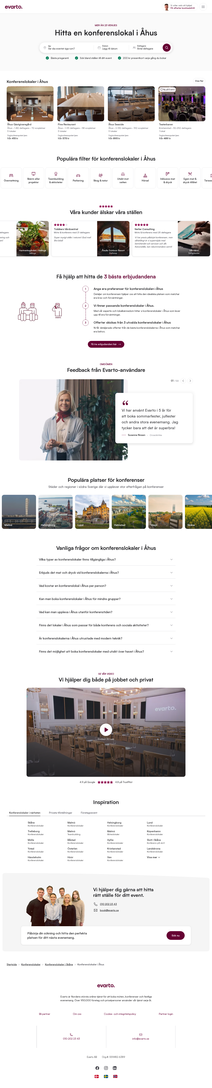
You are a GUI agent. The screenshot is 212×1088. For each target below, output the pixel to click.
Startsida (12, 964)
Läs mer (204, 252)
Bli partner (44, 1013)
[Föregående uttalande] (183, 381)
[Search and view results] (167, 48)
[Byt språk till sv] (106, 1076)
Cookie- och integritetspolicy (120, 1013)
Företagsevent (89, 812)
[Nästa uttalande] (190, 381)
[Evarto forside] (106, 985)
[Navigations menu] (203, 7)
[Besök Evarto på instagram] (106, 1068)
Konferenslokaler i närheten (24, 812)
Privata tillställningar (60, 812)
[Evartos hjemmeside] (13, 7)
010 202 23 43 (108, 904)
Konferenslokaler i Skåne (59, 964)
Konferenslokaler (31, 964)
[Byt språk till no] (115, 1076)
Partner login (166, 1013)
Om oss (77, 1013)
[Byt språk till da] (97, 1076)
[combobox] (69, 48)
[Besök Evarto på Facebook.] (97, 1068)
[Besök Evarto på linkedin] (115, 1068)
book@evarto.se (109, 910)
